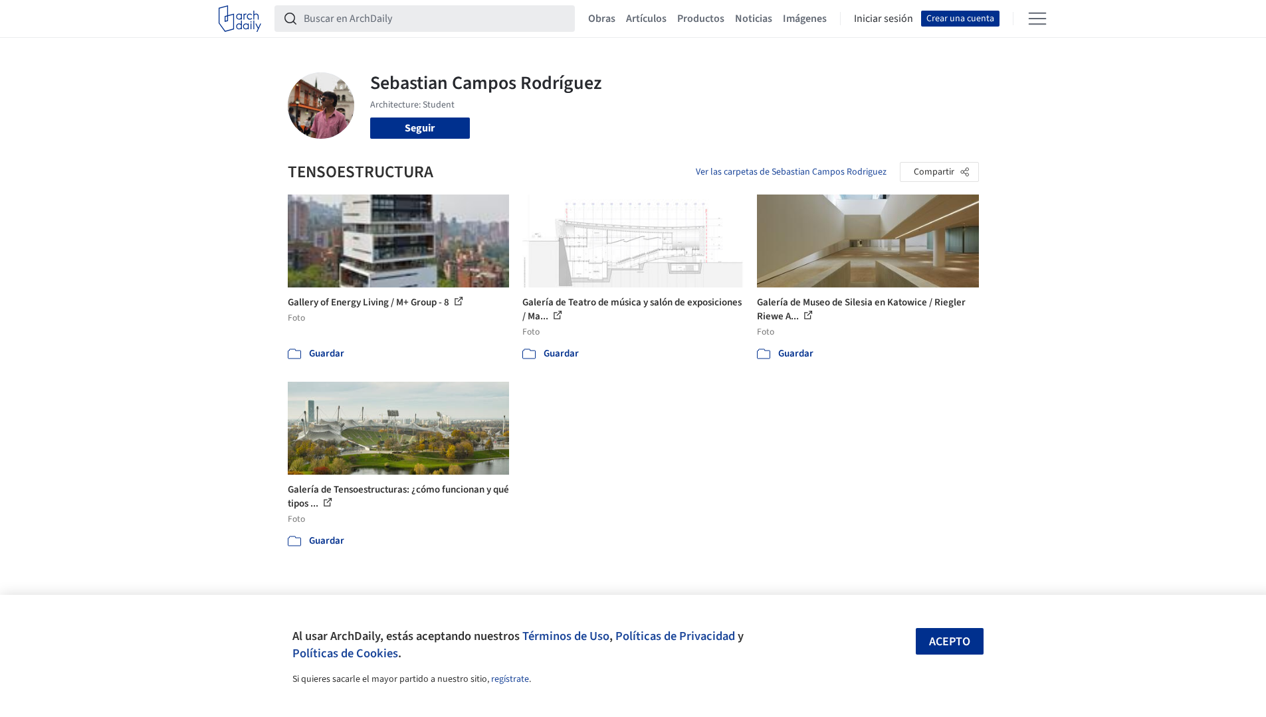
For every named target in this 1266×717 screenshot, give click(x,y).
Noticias (753, 18)
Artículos (646, 18)
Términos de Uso (565, 636)
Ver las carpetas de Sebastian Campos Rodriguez (791, 172)
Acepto (949, 641)
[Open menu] (1037, 18)
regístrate (510, 679)
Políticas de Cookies (345, 653)
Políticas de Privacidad (675, 636)
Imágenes (805, 18)
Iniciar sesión (883, 18)
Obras (601, 18)
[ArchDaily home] (240, 18)
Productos (700, 18)
